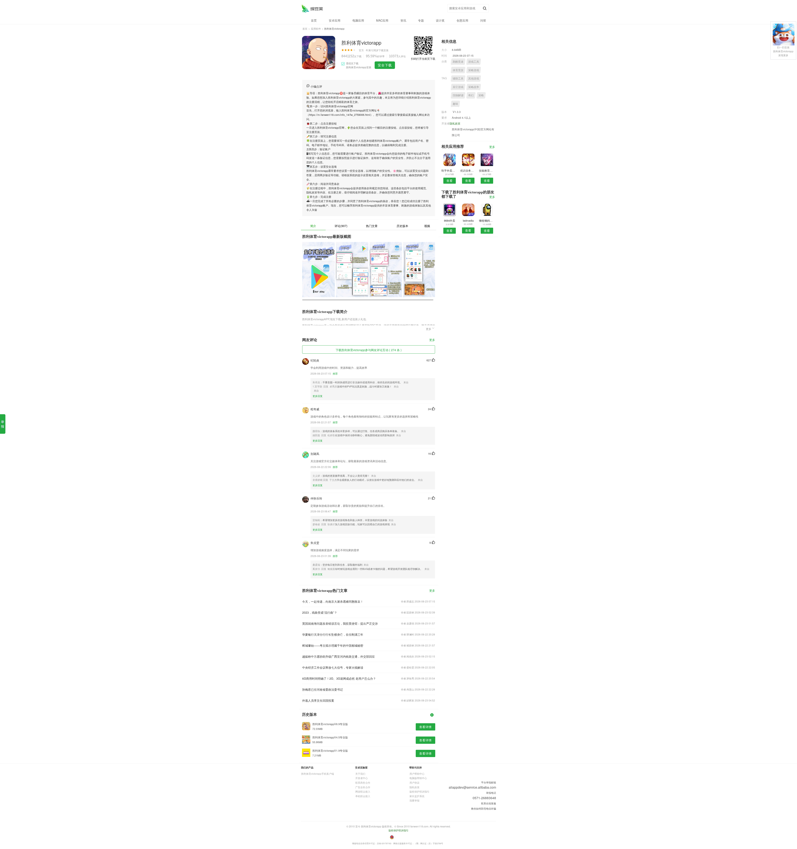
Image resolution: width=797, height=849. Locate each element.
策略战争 (473, 87)
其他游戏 (473, 78)
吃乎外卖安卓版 (449, 170)
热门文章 (372, 226)
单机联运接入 (362, 796)
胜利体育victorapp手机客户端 (317, 773)
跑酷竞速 (458, 62)
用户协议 (414, 782)
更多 (432, 340)
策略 (481, 95)
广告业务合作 (362, 787)
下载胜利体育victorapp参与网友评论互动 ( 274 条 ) (369, 350)
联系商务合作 (362, 782)
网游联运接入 (362, 791)
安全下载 (385, 65)
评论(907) (341, 226)
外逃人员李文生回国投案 (318, 700)
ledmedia (468, 220)
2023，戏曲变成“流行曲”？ (319, 612)
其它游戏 (458, 87)
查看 (449, 180)
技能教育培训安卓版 (487, 170)
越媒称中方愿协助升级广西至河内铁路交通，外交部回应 (338, 656)
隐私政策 (455, 123)
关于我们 (360, 773)
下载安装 (384, 50)
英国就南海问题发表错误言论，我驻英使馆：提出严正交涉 (340, 623)
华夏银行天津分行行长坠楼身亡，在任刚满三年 (332, 634)
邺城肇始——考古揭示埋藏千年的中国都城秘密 (332, 645)
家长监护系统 (417, 796)
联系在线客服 (488, 803)
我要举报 (414, 800)
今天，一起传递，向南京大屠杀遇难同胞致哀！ (332, 601)
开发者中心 (361, 778)
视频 (427, 226)
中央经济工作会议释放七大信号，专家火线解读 (332, 667)
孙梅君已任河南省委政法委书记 (322, 689)
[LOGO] (312, 8)
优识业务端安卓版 (468, 170)
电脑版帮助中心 (418, 778)
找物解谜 (458, 95)
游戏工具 (473, 62)
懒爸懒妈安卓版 (487, 220)
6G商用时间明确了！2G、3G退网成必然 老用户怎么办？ (339, 678)
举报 (2, 423)
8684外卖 (449, 220)
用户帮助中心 (417, 773)
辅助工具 (458, 78)
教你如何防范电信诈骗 (483, 808)
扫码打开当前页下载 (423, 59)
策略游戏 (473, 70)
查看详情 (425, 727)
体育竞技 (458, 70)
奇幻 (471, 95)
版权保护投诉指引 (419, 791)
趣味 (455, 104)
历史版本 (402, 226)
